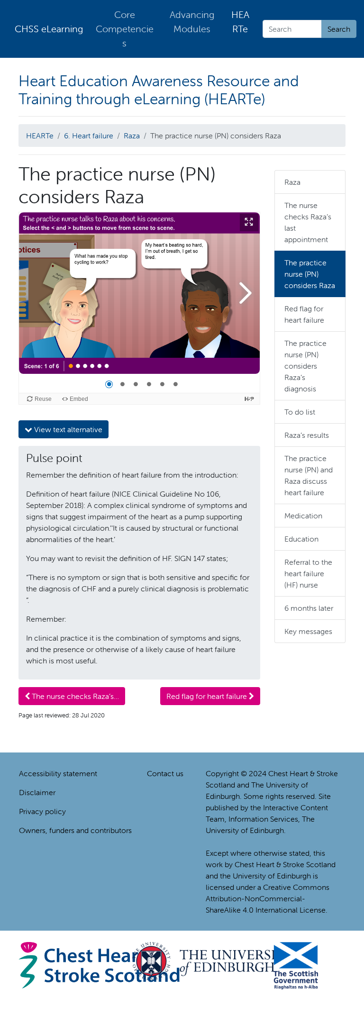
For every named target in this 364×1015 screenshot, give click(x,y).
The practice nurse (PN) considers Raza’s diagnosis (305, 365)
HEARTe (240, 22)
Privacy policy (42, 811)
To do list (299, 412)
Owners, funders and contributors (75, 830)
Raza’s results (306, 435)
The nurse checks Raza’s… (74, 696)
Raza (132, 135)
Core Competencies (125, 29)
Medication (303, 515)
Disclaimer (37, 792)
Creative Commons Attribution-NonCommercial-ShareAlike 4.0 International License (267, 898)
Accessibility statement (58, 773)
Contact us (165, 773)
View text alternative (67, 429)
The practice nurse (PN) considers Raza (309, 274)
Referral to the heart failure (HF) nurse (308, 573)
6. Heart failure (88, 135)
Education (301, 539)
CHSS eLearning (49, 29)
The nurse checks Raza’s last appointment (307, 222)
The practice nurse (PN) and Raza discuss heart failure (308, 475)
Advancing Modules (192, 22)
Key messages (308, 631)
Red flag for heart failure (207, 696)
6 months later (308, 608)
